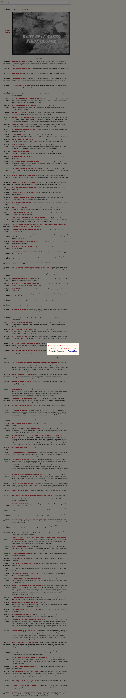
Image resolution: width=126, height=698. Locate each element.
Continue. (72, 348)
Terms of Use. (72, 351)
